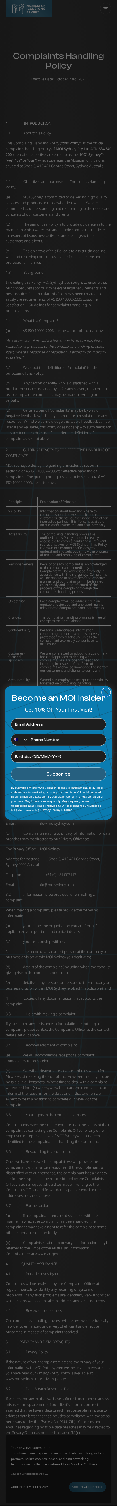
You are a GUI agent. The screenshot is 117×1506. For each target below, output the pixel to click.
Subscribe (58, 774)
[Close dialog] (106, 692)
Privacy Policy (50, 810)
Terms (68, 810)
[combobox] (20, 740)
